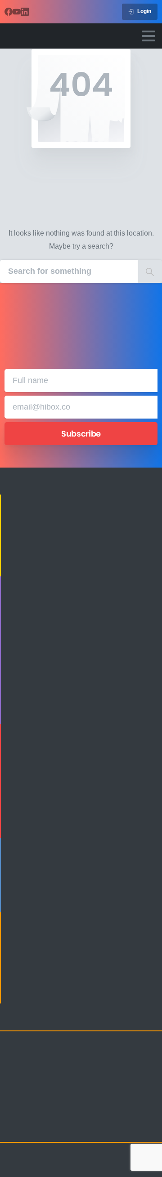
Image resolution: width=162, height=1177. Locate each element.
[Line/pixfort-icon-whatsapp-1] (103, 1127)
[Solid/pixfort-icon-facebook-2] (31, 1127)
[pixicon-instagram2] (13, 1127)
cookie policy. (72, 1168)
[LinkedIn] (25, 12)
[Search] (150, 271)
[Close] (144, 1162)
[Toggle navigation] (149, 36)
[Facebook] (8, 12)
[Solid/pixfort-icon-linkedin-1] (49, 1127)
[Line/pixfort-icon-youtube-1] (67, 1127)
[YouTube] (17, 12)
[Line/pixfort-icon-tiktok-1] (85, 1127)
